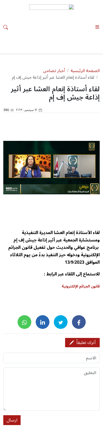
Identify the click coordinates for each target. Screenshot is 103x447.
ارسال (12, 420)
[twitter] (61, 322)
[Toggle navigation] (97, 26)
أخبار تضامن (54, 70)
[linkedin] (42, 322)
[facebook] (79, 322)
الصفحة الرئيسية (85, 70)
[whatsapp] (24, 322)
